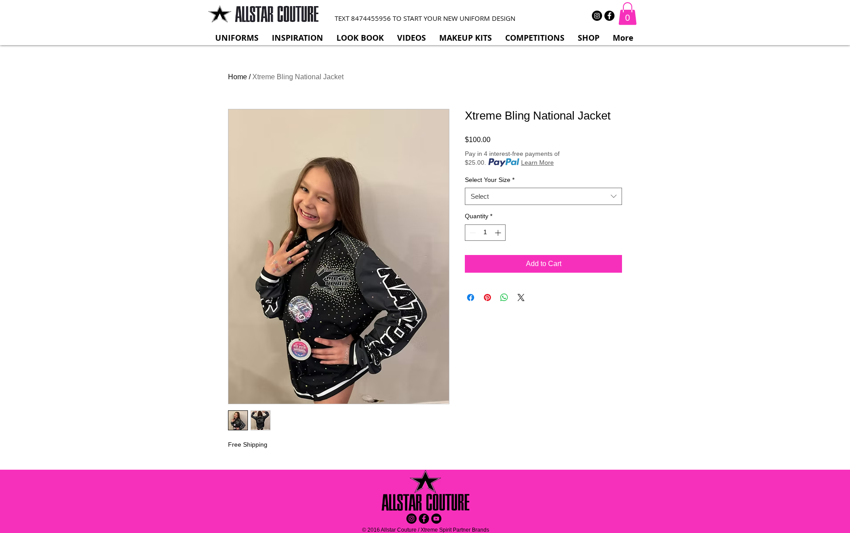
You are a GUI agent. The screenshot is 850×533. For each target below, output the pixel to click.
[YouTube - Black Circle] (436, 519)
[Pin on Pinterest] (487, 297)
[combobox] (543, 196)
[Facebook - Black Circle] (609, 16)
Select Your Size (489, 179)
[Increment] (498, 232)
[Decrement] (471, 232)
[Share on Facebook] (470, 297)
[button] (627, 13)
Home (237, 77)
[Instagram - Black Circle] (597, 16)
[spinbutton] (485, 232)
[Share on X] (521, 297)
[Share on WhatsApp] (504, 297)
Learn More (537, 162)
